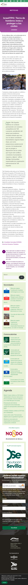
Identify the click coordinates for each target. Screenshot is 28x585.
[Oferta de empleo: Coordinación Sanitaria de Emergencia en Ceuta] (6, 290)
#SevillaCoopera (14, 428)
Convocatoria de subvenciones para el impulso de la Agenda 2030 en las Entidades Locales (13, 362)
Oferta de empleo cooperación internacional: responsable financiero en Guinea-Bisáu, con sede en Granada (14, 324)
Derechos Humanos (7, 244)
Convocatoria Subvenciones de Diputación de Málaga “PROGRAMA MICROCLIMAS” (13, 373)
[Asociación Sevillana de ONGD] (4, 5)
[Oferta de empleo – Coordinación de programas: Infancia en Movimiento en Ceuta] (6, 308)
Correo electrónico (7, 512)
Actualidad (7, 242)
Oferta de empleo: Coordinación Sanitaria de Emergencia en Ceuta (17, 290)
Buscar (5, 274)
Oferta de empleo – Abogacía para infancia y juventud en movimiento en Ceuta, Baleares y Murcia (14, 299)
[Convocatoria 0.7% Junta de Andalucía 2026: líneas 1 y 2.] (6, 382)
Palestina (15, 244)
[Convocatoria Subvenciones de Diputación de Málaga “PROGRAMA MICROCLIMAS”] (6, 371)
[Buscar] (21, 277)
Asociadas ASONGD (15, 242)
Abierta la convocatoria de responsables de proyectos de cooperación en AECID (12, 420)
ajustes (12, 579)
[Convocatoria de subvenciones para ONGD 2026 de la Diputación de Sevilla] (6, 352)
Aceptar (4, 582)
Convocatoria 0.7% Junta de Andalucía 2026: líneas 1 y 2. (17, 381)
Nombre (4, 498)
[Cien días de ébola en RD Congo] (6, 317)
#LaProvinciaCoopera (14, 446)
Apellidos (4, 505)
